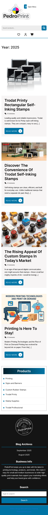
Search (44, 28)
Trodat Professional (14, 407)
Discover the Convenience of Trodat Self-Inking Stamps (20, 172)
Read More (14, 131)
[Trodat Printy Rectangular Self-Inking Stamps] (24, 73)
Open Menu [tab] (31, 7)
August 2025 (24, 455)
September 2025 (24, 450)
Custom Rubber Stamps (16, 390)
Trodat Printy (11, 394)
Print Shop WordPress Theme (24, 508)
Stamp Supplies (12, 401)
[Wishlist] (19, 34)
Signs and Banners (14, 383)
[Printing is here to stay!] (24, 308)
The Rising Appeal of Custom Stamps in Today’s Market (23, 256)
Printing (9, 378)
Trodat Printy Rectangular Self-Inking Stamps (20, 104)
